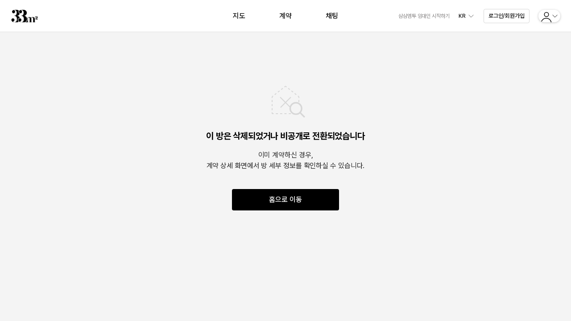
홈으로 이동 (285, 199)
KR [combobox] (462, 16)
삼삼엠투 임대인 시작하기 (424, 16)
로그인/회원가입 (506, 15)
